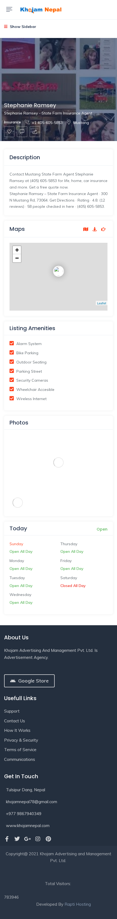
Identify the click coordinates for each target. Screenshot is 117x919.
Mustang (81, 122)
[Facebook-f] (7, 839)
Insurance (12, 122)
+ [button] (17, 250)
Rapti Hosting (77, 904)
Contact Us (14, 720)
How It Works (17, 730)
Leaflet (101, 303)
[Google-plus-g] (27, 839)
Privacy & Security (21, 740)
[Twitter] (17, 839)
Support (12, 711)
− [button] (17, 258)
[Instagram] (38, 839)
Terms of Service (20, 749)
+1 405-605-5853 (47, 122)
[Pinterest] (48, 839)
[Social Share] (35, 131)
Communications (19, 759)
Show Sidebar (22, 26)
